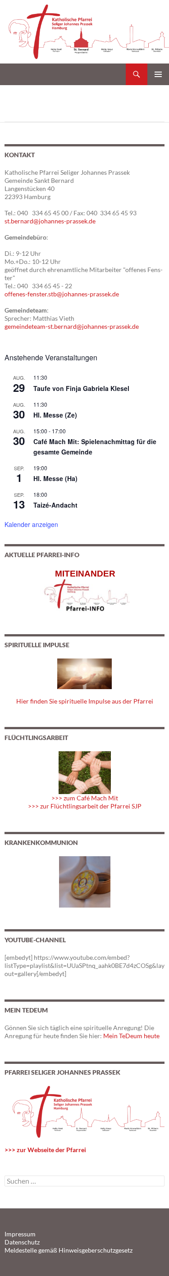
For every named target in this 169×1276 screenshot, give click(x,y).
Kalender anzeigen (31, 524)
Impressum (20, 1234)
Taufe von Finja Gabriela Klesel (81, 388)
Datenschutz (22, 1242)
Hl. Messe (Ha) (55, 478)
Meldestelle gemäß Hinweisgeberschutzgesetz (68, 1250)
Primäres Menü (158, 74)
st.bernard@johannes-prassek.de (50, 221)
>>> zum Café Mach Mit (84, 798)
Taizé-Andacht (55, 504)
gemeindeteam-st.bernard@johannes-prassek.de (72, 326)
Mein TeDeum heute (131, 1036)
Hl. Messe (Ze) (55, 414)
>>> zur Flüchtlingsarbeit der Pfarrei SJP (85, 806)
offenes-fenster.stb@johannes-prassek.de (62, 294)
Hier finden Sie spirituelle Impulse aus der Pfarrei (84, 701)
